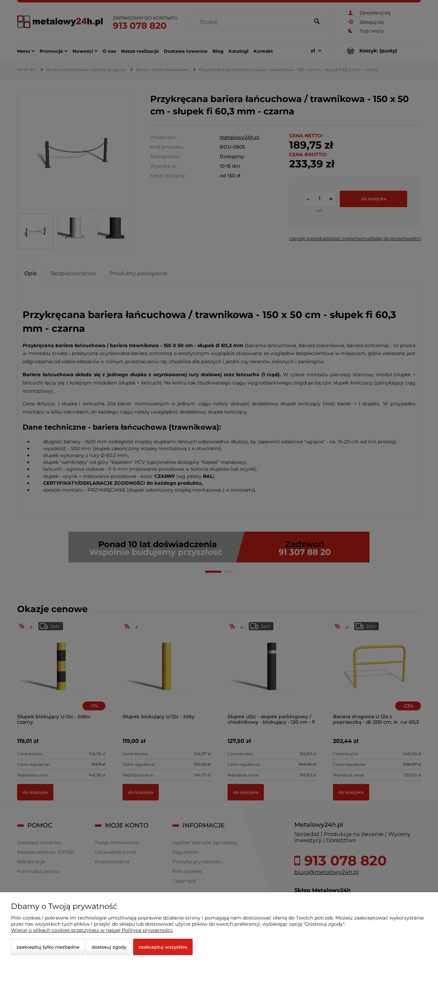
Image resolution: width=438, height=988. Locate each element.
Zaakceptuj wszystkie (163, 947)
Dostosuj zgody (109, 947)
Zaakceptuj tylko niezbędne (47, 947)
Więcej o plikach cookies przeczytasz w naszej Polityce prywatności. (92, 930)
